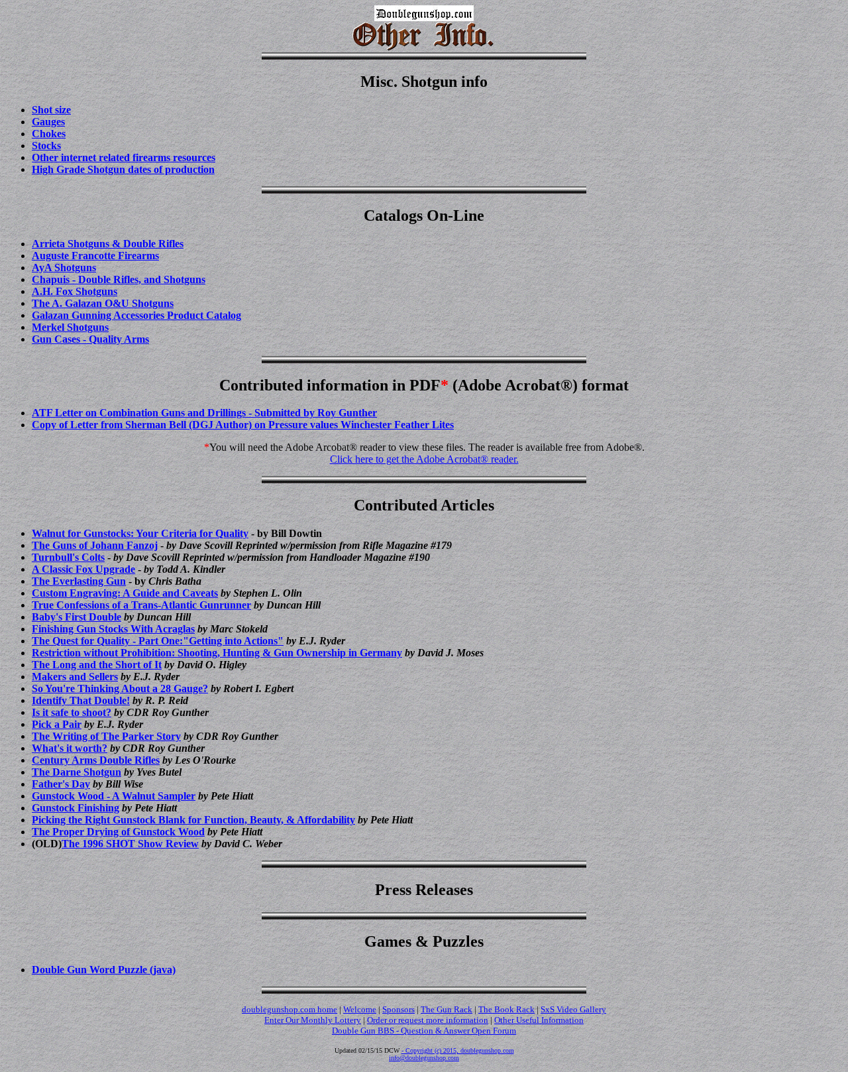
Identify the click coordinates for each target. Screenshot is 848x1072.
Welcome (359, 1009)
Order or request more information (427, 1020)
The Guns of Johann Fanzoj (95, 545)
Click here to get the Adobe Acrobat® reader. (424, 459)
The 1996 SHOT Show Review (130, 843)
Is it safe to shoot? (71, 712)
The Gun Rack (446, 1009)
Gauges (48, 121)
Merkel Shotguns (70, 327)
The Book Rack (506, 1009)
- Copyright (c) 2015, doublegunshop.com (457, 1050)
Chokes (49, 133)
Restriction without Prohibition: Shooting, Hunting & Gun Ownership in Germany (217, 652)
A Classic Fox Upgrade (83, 569)
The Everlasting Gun (79, 581)
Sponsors (398, 1009)
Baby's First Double (76, 617)
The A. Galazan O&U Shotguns (103, 303)
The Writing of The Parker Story (106, 736)
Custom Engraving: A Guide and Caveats (125, 593)
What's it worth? (69, 748)
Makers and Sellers (75, 676)
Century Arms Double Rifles (96, 760)
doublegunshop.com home (289, 1009)
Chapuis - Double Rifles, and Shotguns (118, 279)
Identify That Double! (81, 700)
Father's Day (61, 784)
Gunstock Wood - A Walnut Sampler (113, 796)
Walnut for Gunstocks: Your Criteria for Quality (140, 533)
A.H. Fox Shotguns (74, 291)
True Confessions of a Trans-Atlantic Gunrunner (141, 605)
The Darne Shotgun (76, 772)
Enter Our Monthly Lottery (312, 1020)
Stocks (46, 145)
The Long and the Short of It (97, 664)
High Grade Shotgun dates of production (123, 169)
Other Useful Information (539, 1020)
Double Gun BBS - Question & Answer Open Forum (424, 1031)
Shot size (51, 109)
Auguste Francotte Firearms (95, 255)
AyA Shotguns (64, 267)
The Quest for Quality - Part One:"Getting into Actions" (158, 640)
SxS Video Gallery (573, 1009)
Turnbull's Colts (68, 557)
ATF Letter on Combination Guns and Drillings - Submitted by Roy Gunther (204, 412)
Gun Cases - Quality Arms (90, 339)
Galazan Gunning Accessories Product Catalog (136, 315)
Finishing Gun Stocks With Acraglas (113, 628)
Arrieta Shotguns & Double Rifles (108, 243)
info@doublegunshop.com (424, 1057)
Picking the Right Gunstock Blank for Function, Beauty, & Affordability (193, 819)
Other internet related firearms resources (123, 157)
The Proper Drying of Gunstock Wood (118, 831)
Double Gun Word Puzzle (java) (104, 969)
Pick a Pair (56, 724)
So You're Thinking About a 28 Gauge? (120, 688)
